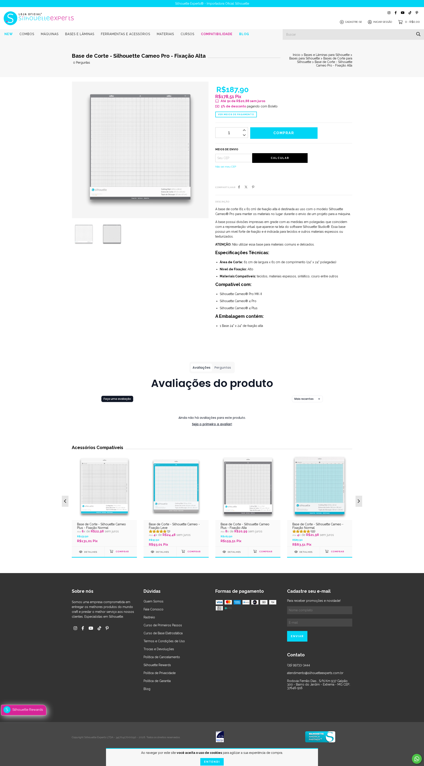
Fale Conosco (153, 609)
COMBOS (26, 34)
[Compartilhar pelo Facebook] (239, 187)
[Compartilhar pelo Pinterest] (253, 187)
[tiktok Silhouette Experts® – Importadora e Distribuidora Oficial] (410, 12)
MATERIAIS (165, 34)
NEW (8, 34)
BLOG (244, 34)
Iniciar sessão (382, 22)
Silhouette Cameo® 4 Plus (238, 308)
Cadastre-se (353, 22)
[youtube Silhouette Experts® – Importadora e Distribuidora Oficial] (402, 12)
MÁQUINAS (50, 34)
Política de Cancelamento (162, 657)
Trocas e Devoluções (159, 649)
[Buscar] (418, 34)
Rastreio (149, 617)
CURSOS (187, 34)
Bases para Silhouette (304, 58)
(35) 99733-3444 (298, 665)
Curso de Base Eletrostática (163, 633)
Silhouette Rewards (157, 665)
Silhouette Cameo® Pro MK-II (241, 294)
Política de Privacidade (160, 673)
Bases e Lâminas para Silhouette (327, 55)
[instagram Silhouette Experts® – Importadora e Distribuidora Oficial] (389, 12)
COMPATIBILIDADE (217, 34)
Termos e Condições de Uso (164, 641)
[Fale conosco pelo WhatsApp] (417, 759)
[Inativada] (247, 737)
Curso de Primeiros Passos (163, 625)
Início (296, 55)
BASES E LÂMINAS (79, 34)
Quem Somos (153, 601)
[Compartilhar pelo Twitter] (246, 187)
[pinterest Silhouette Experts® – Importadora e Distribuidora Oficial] (417, 12)
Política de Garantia (157, 681)
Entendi (212, 761)
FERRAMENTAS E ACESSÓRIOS (125, 34)
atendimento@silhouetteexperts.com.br (315, 673)
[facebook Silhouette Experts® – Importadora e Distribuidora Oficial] (395, 12)
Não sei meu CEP (225, 166)
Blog (147, 689)
